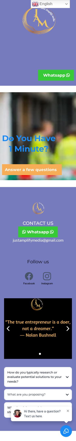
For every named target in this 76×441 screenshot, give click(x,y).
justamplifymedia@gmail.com (38, 240)
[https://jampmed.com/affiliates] (38, 328)
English (45, 4)
